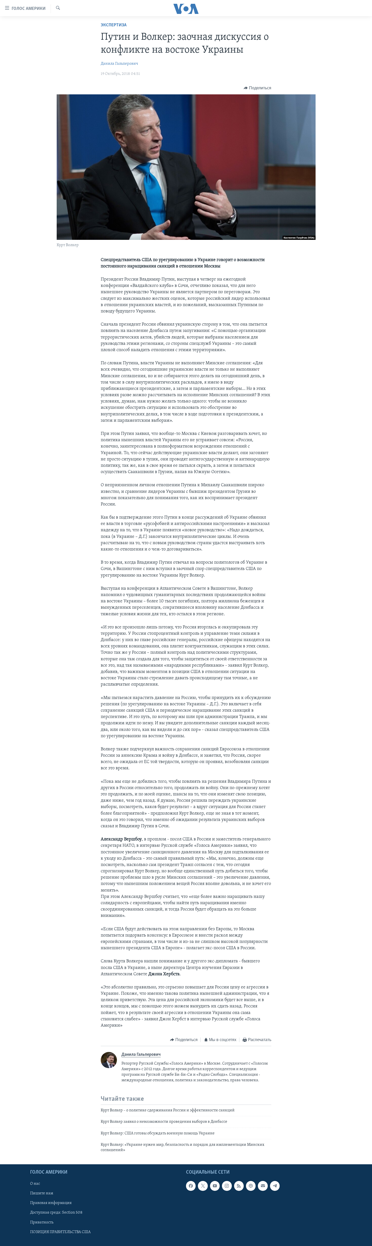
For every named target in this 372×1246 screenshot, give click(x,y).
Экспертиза (114, 25)
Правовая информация (51, 1203)
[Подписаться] (262, 1186)
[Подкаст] (251, 1186)
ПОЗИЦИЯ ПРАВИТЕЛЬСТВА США (60, 1232)
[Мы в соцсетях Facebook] (191, 1186)
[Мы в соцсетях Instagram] (227, 1186)
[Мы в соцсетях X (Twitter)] (203, 1186)
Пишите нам (41, 1193)
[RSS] (239, 1186)
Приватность (41, 1222)
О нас (35, 1184)
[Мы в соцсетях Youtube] (215, 1186)
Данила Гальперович (119, 64)
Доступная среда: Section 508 (56, 1213)
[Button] (257, 88)
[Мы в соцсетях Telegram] (275, 1186)
